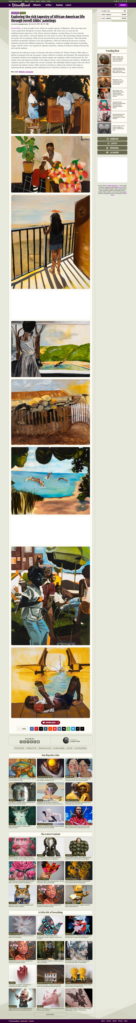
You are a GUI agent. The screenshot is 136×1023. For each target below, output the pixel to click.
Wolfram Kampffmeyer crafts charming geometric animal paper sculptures (50, 1009)
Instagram (29, 72)
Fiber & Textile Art (43, 879)
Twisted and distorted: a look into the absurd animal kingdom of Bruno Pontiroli (119, 116)
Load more (50, 1014)
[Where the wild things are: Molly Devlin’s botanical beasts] (22, 815)
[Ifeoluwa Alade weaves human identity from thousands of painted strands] (50, 894)
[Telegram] (73, 729)
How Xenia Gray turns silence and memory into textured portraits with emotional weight (78, 779)
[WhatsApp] (68, 729)
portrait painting (80, 748)
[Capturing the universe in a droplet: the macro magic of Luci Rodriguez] (22, 925)
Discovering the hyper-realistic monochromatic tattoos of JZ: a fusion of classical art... (78, 1009)
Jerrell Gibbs (15, 28)
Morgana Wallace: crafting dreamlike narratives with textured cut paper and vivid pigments (78, 936)
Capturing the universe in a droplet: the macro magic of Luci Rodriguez (21, 936)
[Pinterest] (120, 1)
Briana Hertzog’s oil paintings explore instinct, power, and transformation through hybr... (21, 881)
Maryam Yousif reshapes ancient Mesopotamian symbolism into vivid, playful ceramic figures (78, 858)
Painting (22, 13)
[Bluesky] (126, 1)
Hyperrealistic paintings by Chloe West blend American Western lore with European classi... (77, 826)
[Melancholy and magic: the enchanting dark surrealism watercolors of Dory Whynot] (78, 950)
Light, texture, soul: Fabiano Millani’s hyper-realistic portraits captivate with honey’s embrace (118, 93)
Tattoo (68, 1006)
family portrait (31, 748)
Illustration (12, 1006)
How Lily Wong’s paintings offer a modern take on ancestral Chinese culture (22, 779)
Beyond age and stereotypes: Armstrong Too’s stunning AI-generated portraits (78, 803)
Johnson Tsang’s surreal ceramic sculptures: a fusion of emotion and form (118, 128)
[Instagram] (118, 1)
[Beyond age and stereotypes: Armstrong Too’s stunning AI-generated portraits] (78, 791)
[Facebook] (114, 1)
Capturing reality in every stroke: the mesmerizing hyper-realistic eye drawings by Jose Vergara (119, 70)
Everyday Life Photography (45, 982)
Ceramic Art (69, 855)
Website (22, 72)
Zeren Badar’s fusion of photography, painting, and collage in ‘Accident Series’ (50, 779)
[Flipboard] (116, 1)
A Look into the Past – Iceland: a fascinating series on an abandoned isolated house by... (49, 985)
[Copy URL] (82, 729)
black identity (19, 748)
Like (125, 11)
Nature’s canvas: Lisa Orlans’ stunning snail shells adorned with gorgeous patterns (118, 59)
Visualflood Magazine (112, 185)
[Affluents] (9, 5)
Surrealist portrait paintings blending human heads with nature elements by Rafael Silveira (119, 105)
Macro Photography (15, 933)
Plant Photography (71, 879)
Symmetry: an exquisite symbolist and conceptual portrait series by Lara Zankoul (50, 826)
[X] (124, 1)
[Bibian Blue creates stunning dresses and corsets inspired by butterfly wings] (104, 82)
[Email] (78, 729)
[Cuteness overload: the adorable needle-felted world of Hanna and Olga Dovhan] (78, 974)
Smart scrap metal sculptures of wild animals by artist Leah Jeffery (50, 961)
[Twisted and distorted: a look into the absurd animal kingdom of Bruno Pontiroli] (104, 116)
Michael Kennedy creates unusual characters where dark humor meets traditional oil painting (22, 858)
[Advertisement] (50, 305)
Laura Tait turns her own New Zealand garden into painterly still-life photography (77, 881)
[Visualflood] (21, 5)
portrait (69, 748)
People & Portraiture (72, 800)
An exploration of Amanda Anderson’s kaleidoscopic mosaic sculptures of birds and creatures (49, 937)
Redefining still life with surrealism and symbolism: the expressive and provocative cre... (50, 803)
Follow (124, 14)
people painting (59, 748)
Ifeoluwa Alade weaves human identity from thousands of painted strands (49, 905)
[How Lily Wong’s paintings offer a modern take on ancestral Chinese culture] (22, 768)
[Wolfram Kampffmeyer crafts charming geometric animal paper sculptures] (50, 998)
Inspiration (15, 13)
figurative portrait (45, 748)
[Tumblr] (122, 1)
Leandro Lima (23, 24)
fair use (120, 187)
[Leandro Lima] (66, 740)
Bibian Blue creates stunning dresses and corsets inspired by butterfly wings (118, 82)
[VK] (59, 729)
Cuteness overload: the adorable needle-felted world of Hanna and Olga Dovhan (78, 985)
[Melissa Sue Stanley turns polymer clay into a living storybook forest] (78, 894)
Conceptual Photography (45, 776)
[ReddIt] (50, 729)
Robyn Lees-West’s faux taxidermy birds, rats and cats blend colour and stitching (50, 881)
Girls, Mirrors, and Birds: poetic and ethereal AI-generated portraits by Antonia (22, 803)
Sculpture (40, 855)
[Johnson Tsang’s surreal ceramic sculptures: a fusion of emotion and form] (104, 128)
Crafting (68, 982)
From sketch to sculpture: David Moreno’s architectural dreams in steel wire (20, 985)
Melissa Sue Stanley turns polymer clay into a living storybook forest (77, 905)
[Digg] (64, 729)
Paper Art (68, 933)
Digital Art (12, 800)
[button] (115, 5)
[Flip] (55, 729)
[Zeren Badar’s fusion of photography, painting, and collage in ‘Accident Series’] (50, 768)
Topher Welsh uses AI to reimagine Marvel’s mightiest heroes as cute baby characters (20, 1009)
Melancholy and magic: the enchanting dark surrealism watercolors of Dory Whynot (77, 961)
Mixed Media (69, 776)
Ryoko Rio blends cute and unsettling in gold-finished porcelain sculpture (21, 905)
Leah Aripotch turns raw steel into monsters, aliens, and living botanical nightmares (49, 858)
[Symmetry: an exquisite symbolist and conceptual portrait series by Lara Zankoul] (50, 815)
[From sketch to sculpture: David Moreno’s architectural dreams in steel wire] (22, 974)
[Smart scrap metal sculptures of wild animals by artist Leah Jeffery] (50, 950)
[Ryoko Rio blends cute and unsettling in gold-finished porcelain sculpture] (22, 894)
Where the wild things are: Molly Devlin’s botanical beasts (20, 826)
